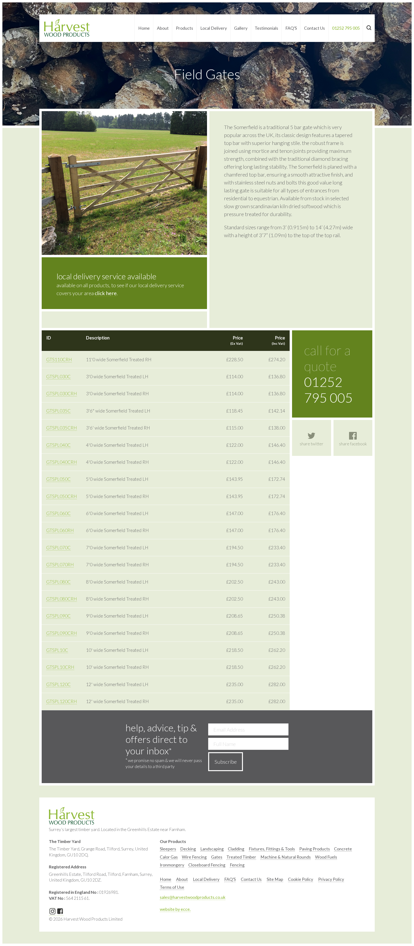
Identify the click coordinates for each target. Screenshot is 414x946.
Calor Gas (169, 857)
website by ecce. (175, 909)
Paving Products (314, 848)
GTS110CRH (59, 359)
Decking (188, 848)
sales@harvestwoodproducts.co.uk (192, 897)
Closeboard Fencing (206, 864)
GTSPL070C (58, 547)
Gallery (240, 28)
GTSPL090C (58, 616)
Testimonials (266, 28)
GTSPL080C (58, 582)
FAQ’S (291, 28)
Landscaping (212, 848)
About (163, 28)
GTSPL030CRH (61, 393)
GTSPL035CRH (61, 427)
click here (106, 293)
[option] (168, 850)
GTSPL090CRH (61, 633)
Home (144, 28)
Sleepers (168, 848)
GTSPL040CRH (61, 462)
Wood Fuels (326, 857)
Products (184, 28)
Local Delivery (213, 28)
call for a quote (328, 374)
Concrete (343, 848)
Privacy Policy (331, 879)
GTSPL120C (58, 684)
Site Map (275, 879)
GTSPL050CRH (61, 496)
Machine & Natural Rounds (285, 857)
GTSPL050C (58, 479)
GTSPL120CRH (61, 701)
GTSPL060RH (60, 530)
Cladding (236, 848)
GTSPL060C (58, 513)
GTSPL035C (58, 410)
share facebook (353, 443)
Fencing (237, 864)
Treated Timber (241, 857)
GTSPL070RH (60, 564)
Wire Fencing (194, 857)
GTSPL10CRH (60, 667)
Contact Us (314, 28)
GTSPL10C (57, 650)
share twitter (311, 443)
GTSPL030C (58, 376)
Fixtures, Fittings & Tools (272, 848)
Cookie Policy (300, 879)
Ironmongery (172, 864)
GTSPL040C (58, 445)
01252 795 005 (346, 28)
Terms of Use (172, 887)
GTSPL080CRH (61, 599)
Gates (216, 857)
